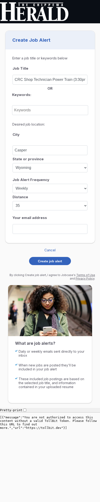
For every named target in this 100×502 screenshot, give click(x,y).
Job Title (20, 68)
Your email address (30, 217)
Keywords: (21, 94)
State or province (28, 159)
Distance (20, 197)
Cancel (50, 250)
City (16, 134)
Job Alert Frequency (31, 180)
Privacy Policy (85, 278)
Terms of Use (85, 275)
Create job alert (50, 261)
